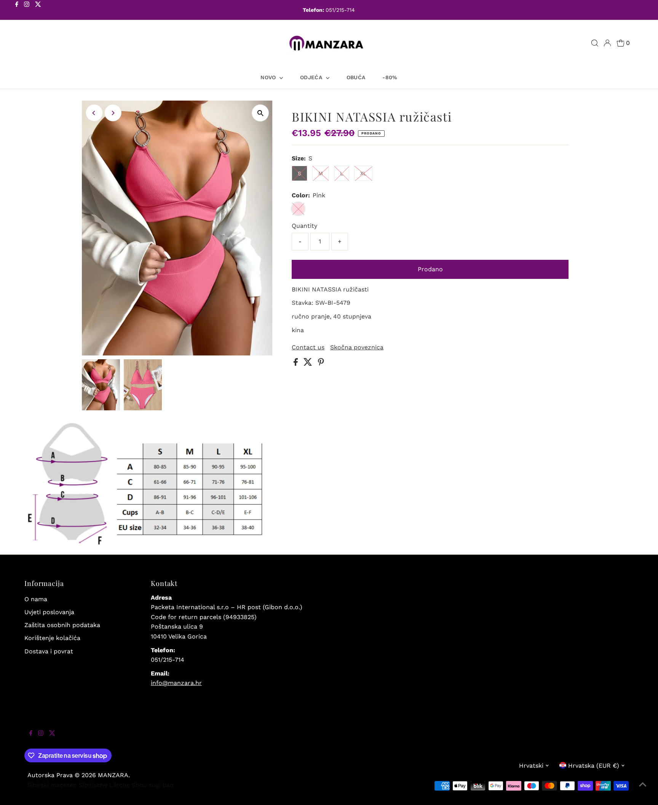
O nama (35, 599)
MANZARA (113, 775)
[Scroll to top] (642, 789)
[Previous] (94, 113)
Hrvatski (531, 765)
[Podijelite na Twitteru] (308, 363)
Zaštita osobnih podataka (62, 625)
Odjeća (312, 77)
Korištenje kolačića (52, 638)
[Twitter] (38, 11)
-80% (389, 77)
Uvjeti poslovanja (49, 612)
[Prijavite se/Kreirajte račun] (607, 43)
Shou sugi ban (153, 785)
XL (363, 173)
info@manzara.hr (176, 683)
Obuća (356, 77)
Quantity (304, 225)
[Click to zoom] (260, 113)
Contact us (308, 347)
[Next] (112, 113)
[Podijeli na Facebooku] (297, 363)
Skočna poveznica (356, 347)
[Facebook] (16, 11)
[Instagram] (26, 11)
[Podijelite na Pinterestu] (321, 363)
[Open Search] (594, 43)
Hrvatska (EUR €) (593, 765)
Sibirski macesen (52, 785)
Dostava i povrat (48, 651)
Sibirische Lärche (104, 785)
